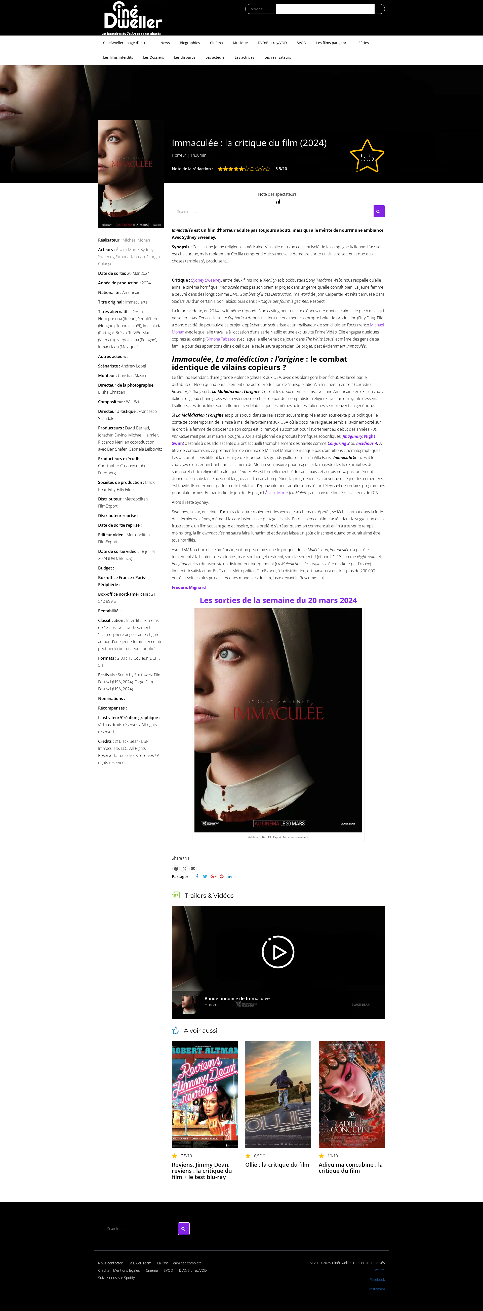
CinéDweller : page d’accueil (126, 42)
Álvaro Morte (276, 492)
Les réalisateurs (277, 57)
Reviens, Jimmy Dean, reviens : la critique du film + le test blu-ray (202, 1170)
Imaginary (352, 436)
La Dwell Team (140, 1263)
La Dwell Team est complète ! (180, 1263)
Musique (240, 42)
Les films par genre (332, 42)
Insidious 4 (366, 443)
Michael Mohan (136, 240)
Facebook (377, 1279)
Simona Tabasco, (131, 256)
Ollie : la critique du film (277, 1164)
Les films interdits (118, 57)
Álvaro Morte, (128, 249)
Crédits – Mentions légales (119, 1270)
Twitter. (379, 1269)
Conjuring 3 (339, 443)
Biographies (190, 42)
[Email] (193, 868)
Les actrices (244, 57)
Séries (363, 42)
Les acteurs (215, 57)
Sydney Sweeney (206, 280)
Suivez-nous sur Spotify (116, 1277)
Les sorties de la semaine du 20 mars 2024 (278, 600)
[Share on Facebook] (176, 868)
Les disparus (184, 57)
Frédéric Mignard (189, 587)
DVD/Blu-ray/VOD (272, 42)
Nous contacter (110, 1263)
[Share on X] (184, 868)
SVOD (301, 42)
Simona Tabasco (221, 339)
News (165, 42)
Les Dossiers (153, 57)
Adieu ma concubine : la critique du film (351, 1167)
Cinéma (216, 42)
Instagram (377, 1289)
